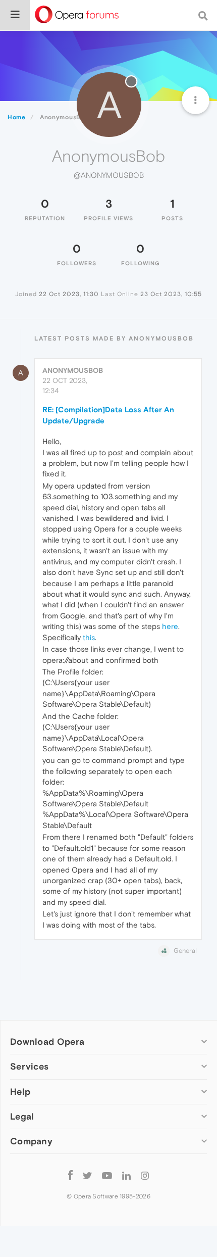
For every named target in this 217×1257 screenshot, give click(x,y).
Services (29, 1066)
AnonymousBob (72, 370)
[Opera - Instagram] (145, 1175)
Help (20, 1091)
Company (31, 1141)
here (170, 626)
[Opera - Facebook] (70, 1175)
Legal (22, 1116)
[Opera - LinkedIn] (126, 1175)
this (89, 637)
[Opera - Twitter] (87, 1175)
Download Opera (47, 1041)
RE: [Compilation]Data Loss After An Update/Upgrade (108, 414)
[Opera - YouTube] (107, 1175)
